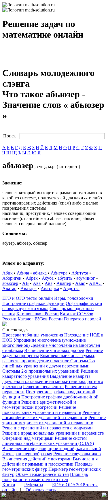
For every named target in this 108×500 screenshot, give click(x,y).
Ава (37, 283)
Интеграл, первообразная (27, 453)
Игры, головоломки (73, 298)
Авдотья (71, 288)
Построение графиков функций (33, 303)
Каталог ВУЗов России (40, 318)
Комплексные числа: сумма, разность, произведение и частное (48, 358)
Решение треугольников (77, 453)
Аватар (9, 288)
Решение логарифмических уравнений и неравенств (51, 415)
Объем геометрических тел (42, 474)
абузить (65, 278)
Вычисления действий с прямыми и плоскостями (50, 461)
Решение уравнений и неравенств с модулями (47, 427)
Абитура (59, 273)
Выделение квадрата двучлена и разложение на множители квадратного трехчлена (52, 381)
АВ (25, 283)
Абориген (12, 278)
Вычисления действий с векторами (37, 458)
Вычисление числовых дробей (54, 350)
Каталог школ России (37, 313)
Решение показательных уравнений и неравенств (41, 410)
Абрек (32, 278)
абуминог (85, 278)
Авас (80, 283)
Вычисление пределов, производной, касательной (51, 448)
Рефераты (33, 484)
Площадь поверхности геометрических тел (45, 477)
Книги (8, 484)
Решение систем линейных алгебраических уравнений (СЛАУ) (48, 441)
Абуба (48, 278)
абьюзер (10, 283)
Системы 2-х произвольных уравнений (40, 371)
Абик (7, 273)
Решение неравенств (43, 386)
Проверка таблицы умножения (32, 334)
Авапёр (63, 283)
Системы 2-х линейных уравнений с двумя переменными (48, 363)
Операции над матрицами (28, 438)
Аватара (28, 288)
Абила (23, 273)
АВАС (95, 283)
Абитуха (79, 273)
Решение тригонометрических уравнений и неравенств (54, 420)
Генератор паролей (82, 318)
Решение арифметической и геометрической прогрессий (39, 405)
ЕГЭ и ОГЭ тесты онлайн (27, 298)
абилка (40, 273)
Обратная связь (41, 489)
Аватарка (50, 288)
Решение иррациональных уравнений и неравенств (53, 433)
